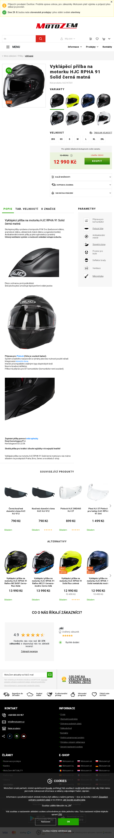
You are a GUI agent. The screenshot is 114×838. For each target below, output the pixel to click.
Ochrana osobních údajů (70, 724)
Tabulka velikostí (103, 133)
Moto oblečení (10, 56)
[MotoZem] (57, 26)
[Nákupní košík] (105, 38)
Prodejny (91, 47)
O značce (48, 208)
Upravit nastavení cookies (71, 747)
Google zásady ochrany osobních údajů (25, 681)
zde (69, 831)
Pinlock (20, 356)
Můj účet (68, 39)
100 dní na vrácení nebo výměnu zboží (80, 679)
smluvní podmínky (38, 682)
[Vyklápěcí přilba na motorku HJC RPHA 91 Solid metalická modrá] (88, 101)
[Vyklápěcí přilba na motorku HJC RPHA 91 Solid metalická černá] (88, 118)
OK (68, 821)
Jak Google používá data (74, 800)
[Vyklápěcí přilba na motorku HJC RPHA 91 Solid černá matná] (57, 101)
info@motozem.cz (16, 722)
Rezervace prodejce (12, 761)
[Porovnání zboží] (91, 39)
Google (48, 788)
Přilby (20, 56)
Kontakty (107, 47)
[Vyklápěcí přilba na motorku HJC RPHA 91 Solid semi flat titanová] (103, 101)
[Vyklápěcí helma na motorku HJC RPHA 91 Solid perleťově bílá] (103, 118)
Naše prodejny (14, 728)
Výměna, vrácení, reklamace (72, 742)
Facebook (9, 735)
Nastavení (45, 821)
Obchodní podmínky (69, 719)
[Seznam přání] (97, 39)
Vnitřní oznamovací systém (72, 737)
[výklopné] (23, 85)
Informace (73, 47)
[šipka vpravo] (109, 506)
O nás (62, 714)
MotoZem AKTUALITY (13, 770)
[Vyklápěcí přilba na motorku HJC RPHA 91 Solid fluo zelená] (72, 101)
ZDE (60, 814)
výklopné (29, 56)
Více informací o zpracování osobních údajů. (22, 686)
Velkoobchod (66, 728)
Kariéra (6, 766)
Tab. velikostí (26, 208)
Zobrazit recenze (29, 651)
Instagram (16, 735)
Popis (7, 208)
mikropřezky (32, 438)
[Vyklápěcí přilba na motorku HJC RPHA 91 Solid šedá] (72, 118)
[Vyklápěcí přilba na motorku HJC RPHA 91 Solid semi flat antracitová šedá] (57, 118)
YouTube (23, 735)
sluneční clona (22, 361)
